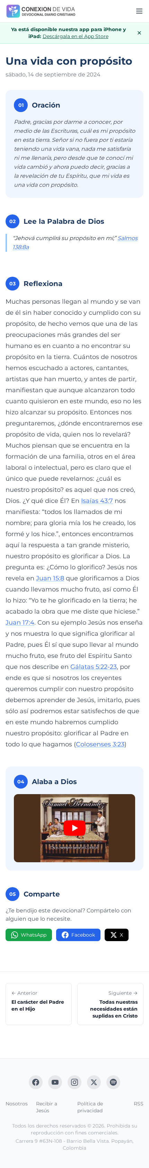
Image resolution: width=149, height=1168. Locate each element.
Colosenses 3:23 (100, 744)
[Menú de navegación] (139, 11)
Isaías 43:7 (97, 501)
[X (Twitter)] (94, 1082)
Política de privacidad (90, 1107)
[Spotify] (113, 1082)
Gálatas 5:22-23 (93, 667)
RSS (138, 1104)
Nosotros (17, 1104)
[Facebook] (36, 1082)
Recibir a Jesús (46, 1107)
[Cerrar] (139, 33)
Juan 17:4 (20, 622)
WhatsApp (33, 935)
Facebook (83, 935)
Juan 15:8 (50, 578)
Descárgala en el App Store (75, 36)
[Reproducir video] (74, 828)
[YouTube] (55, 1082)
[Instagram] (74, 1082)
